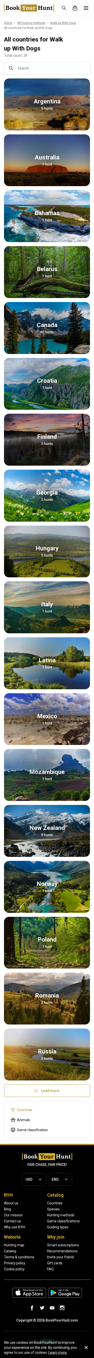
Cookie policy (14, 1269)
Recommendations (62, 1251)
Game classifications (63, 1221)
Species (53, 1209)
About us (11, 1203)
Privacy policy (14, 1263)
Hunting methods (60, 1215)
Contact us (12, 1221)
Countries (54, 1203)
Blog (7, 1209)
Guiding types (57, 1227)
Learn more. (57, 1353)
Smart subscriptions (63, 1245)
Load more (50, 1091)
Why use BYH (14, 1227)
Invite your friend (60, 1257)
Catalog (10, 1251)
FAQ (50, 1269)
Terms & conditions (19, 1257)
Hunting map (14, 1245)
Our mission (13, 1215)
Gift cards (54, 1263)
